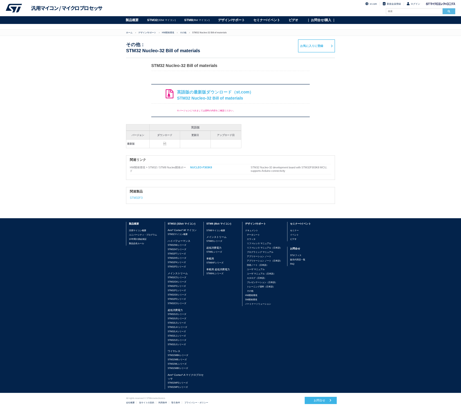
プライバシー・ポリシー (196, 402)
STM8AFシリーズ (214, 262)
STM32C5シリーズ (177, 277)
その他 (183, 32)
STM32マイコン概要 (178, 234)
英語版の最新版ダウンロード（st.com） (215, 95)
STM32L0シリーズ (177, 344)
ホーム (129, 32)
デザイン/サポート (231, 20)
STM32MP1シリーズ (178, 387)
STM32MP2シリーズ (178, 383)
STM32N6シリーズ (177, 245)
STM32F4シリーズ (177, 262)
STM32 (161, 20)
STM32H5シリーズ (177, 258)
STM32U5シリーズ (177, 318)
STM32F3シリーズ (177, 286)
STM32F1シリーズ (177, 290)
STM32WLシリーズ (177, 364)
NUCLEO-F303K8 (201, 167)
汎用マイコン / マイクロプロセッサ (66, 8)
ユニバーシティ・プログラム (143, 235)
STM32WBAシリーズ (178, 355)
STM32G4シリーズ (177, 282)
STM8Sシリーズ (214, 241)
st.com (373, 4)
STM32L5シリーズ (177, 323)
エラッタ (251, 239)
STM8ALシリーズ (214, 273)
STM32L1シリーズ (177, 336)
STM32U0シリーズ (177, 340)
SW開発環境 (251, 299)
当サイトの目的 (146, 402)
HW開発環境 (168, 32)
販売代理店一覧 (297, 259)
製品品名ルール (136, 243)
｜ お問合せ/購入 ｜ (321, 20)
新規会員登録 (394, 4)
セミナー (294, 230)
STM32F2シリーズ (177, 266)
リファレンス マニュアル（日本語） (264, 247)
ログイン (415, 4)
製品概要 (132, 20)
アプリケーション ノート (259, 256)
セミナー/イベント (266, 20)
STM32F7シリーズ (177, 253)
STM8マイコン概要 (215, 230)
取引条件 (175, 402)
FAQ (292, 264)
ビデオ (293, 20)
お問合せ (320, 400)
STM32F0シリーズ (177, 299)
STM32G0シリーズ (177, 294)
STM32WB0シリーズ (178, 368)
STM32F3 (136, 197)
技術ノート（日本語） (257, 265)
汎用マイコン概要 (137, 230)
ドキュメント (251, 230)
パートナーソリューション (258, 304)
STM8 (197, 20)
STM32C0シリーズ (177, 303)
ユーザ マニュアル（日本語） (261, 273)
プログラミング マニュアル (260, 252)
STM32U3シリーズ (177, 314)
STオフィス (295, 255)
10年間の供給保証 (138, 239)
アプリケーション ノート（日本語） (264, 260)
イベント (294, 235)
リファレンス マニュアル (259, 243)
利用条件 (162, 402)
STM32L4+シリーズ (177, 327)
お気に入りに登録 (311, 45)
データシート (253, 235)
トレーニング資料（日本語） (261, 286)
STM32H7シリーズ (177, 249)
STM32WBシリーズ (177, 359)
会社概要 (130, 402)
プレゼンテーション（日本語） (262, 282)
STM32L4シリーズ (177, 331)
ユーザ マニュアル (256, 269)
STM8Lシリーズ (214, 252)
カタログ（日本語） (256, 278)
